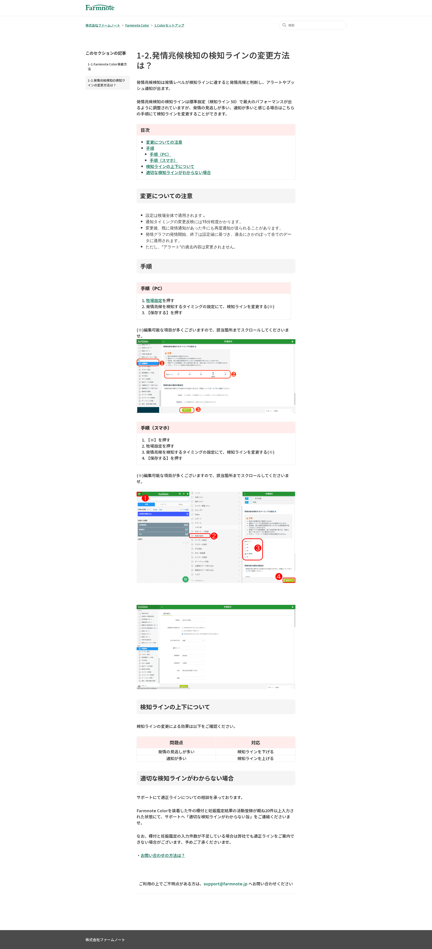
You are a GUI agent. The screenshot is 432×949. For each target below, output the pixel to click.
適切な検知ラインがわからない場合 (178, 172)
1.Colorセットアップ (169, 25)
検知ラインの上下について (170, 166)
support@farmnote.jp (226, 883)
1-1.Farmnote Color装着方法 (107, 66)
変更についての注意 (164, 142)
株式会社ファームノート (103, 25)
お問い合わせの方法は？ (163, 855)
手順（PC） (160, 154)
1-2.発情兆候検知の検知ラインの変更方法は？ (106, 82)
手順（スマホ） (164, 160)
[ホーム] (100, 8)
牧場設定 (154, 300)
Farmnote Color (137, 25)
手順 (150, 148)
